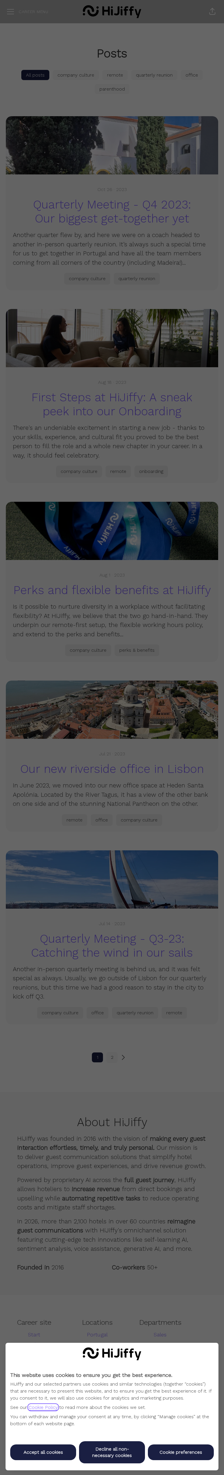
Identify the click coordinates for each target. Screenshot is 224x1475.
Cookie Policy (43, 1407)
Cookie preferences (181, 1452)
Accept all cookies (43, 1452)
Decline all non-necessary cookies (112, 1452)
